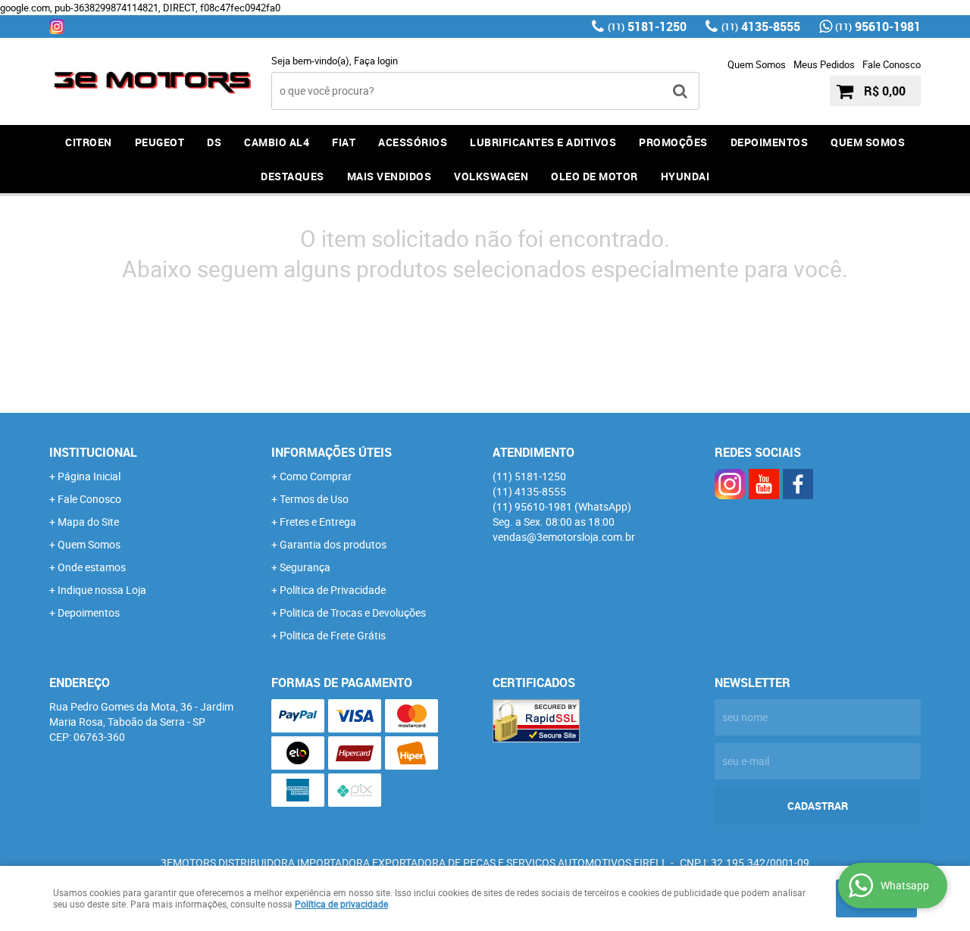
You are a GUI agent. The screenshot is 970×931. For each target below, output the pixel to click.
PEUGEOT (160, 142)
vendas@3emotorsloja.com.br (564, 537)
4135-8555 (760, 26)
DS (214, 142)
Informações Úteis (331, 452)
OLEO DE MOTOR (594, 176)
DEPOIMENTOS (770, 142)
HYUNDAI (685, 176)
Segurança (305, 567)
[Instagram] (56, 26)
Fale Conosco (891, 64)
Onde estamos (92, 567)
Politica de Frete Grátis (333, 635)
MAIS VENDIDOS (389, 176)
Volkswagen (491, 176)
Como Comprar (316, 476)
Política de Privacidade (333, 590)
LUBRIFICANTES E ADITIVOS (543, 142)
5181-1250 (647, 26)
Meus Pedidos (824, 64)
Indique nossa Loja (102, 590)
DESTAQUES (292, 176)
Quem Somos (757, 64)
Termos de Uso (314, 499)
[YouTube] (764, 484)
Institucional (93, 452)
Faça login (376, 60)
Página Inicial (89, 476)
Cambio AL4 (276, 142)
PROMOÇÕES (673, 142)
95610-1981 (878, 26)
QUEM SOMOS (868, 142)
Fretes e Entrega (318, 521)
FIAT (343, 142)
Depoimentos (89, 612)
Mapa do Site (88, 521)
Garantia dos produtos (333, 544)
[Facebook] (798, 484)
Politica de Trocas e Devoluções (353, 612)
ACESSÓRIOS (412, 142)
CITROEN (88, 142)
